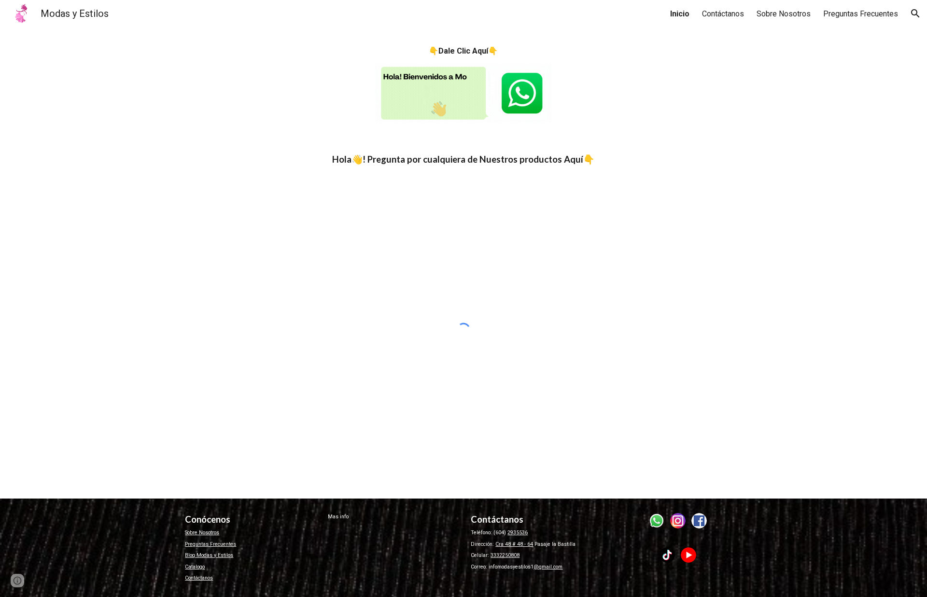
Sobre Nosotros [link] (784, 13)
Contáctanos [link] (723, 13)
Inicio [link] (679, 13)
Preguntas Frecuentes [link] (860, 13)
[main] (463, 51)
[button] (915, 13)
